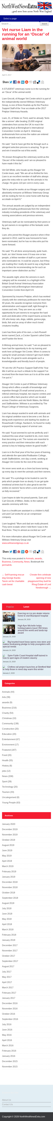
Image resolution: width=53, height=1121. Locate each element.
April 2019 (7, 861)
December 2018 (10, 882)
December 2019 (10, 829)
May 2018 (7, 919)
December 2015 (10, 1061)
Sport (4, 781)
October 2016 (8, 1014)
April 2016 (7, 1040)
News (27, 562)
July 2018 (6, 908)
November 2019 (10, 834)
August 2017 (8, 966)
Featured (6, 750)
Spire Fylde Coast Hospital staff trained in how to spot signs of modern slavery (25, 656)
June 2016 (7, 1030)
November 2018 (10, 887)
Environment (8, 744)
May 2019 (7, 856)
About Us (6, 1100)
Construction (8, 729)
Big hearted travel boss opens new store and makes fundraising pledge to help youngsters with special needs (26, 644)
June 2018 (7, 914)
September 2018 (10, 898)
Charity (5, 713)
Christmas (7, 718)
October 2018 (8, 892)
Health (5, 760)
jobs (4, 771)
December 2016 (10, 1003)
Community (17, 562)
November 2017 (10, 950)
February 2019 (9, 871)
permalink (7, 565)
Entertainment (8, 739)
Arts (4, 697)
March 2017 (7, 987)
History (5, 766)
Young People (9, 802)
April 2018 (7, 924)
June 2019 (7, 850)
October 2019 (8, 840)
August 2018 (8, 903)
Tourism (6, 792)
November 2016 (10, 1008)
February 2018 (9, 935)
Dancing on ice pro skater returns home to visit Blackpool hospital (33, 614)
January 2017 (8, 998)
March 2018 (7, 929)
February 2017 (9, 993)
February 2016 (9, 1051)
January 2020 (8, 824)
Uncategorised (9, 797)
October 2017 (8, 956)
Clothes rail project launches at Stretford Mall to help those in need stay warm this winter (27, 668)
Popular (10, 606)
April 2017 (7, 982)
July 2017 (6, 972)
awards (38, 558)
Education (7, 734)
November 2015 (10, 1066)
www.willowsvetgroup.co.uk (15, 543)
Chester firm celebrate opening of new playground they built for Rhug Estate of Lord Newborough (39, 581)
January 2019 (8, 877)
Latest (26, 606)
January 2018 (8, 940)
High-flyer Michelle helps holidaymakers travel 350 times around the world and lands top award (33, 629)
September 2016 (10, 1019)
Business (6, 562)
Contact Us (7, 1104)
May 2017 (7, 977)
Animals (30, 558)
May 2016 (7, 1035)
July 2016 (6, 1024)
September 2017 (10, 961)
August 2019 (8, 845)
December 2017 (10, 945)
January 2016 (8, 1056)
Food (4, 755)
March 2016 (7, 1045)
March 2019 (7, 866)
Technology (7, 787)
